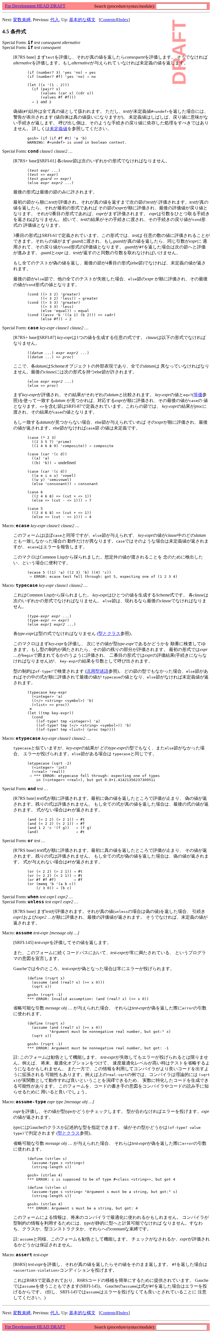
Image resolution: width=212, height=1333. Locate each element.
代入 (54, 19)
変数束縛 (22, 19)
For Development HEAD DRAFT (35, 6)
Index (123, 19)
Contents (108, 19)
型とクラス (109, 633)
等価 (198, 394)
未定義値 (58, 128)
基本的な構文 (82, 19)
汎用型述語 (97, 671)
